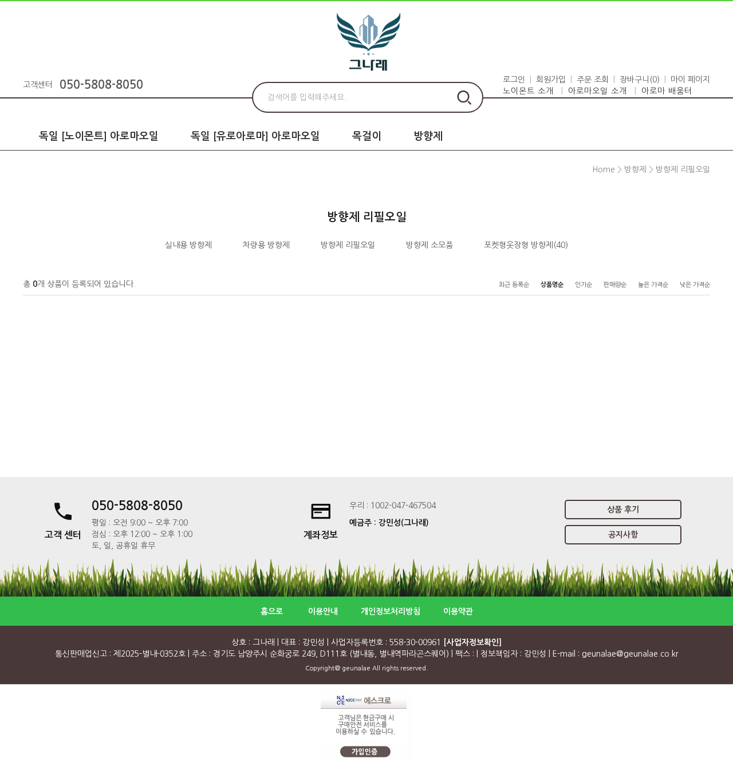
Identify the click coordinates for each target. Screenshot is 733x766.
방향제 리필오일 (683, 169)
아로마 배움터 (666, 91)
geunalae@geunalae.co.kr (630, 654)
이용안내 (323, 611)
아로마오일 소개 (597, 91)
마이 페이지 (690, 80)
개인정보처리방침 (390, 611)
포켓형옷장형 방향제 (518, 245)
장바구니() (640, 80)
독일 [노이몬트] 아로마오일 (99, 136)
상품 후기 (623, 510)
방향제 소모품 (429, 245)
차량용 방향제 (266, 245)
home (603, 169)
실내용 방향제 (188, 245)
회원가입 (551, 80)
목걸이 (366, 136)
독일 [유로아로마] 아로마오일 (255, 136)
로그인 (514, 80)
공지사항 (623, 535)
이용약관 (458, 611)
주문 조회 (593, 80)
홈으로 (272, 611)
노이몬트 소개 (528, 91)
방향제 (428, 136)
